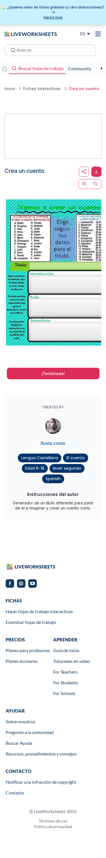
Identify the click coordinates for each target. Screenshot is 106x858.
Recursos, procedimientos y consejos (41, 753)
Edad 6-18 (34, 468)
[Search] (11, 49)
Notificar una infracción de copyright (41, 782)
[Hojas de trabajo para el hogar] (4, 68)
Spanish (53, 479)
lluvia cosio (53, 443)
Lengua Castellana (39, 458)
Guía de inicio (66, 650)
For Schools (64, 693)
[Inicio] (31, 33)
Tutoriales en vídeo (71, 661)
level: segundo (67, 468)
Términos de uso (53, 820)
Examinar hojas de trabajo (31, 622)
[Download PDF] (96, 172)
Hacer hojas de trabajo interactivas (39, 611)
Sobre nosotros (20, 721)
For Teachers (65, 671)
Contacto (15, 792)
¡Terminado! (53, 373)
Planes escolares (22, 661)
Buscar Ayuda (19, 743)
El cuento (75, 458)
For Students (65, 682)
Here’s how (53, 17)
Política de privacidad (53, 826)
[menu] (98, 34)
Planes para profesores (28, 650)
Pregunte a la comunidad (30, 732)
